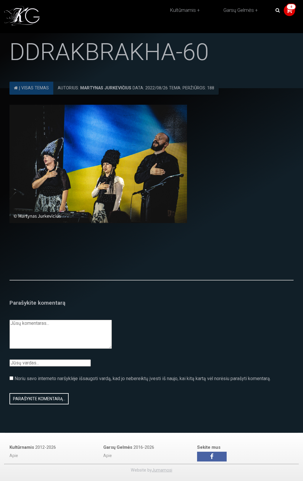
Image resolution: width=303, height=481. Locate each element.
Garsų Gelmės (238, 10)
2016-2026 (128, 447)
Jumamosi (162, 470)
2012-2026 (32, 447)
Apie (13, 455)
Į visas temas (33, 88)
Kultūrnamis (183, 10)
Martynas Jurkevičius (105, 88)
